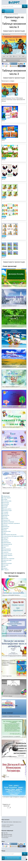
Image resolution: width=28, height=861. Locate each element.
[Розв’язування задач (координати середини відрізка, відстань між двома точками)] (14, 789)
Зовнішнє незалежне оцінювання (11, 523)
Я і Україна (6, 569)
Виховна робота (7, 509)
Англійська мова (7, 501)
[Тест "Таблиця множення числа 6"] (14, 439)
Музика (5, 529)
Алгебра (5, 499)
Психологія (6, 545)
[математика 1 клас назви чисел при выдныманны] (14, 607)
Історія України (7, 497)
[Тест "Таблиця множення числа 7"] (14, 378)
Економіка (5, 518)
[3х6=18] (10, 190)
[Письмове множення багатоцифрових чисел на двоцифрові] (14, 648)
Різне (4, 547)
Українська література (8, 558)
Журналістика (6, 520)
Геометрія (5, 513)
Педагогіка (5, 537)
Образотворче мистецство (9, 534)
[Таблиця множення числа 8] (14, 277)
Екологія (5, 517)
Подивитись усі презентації (6, 805)
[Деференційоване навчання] (14, 748)
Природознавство (7, 544)
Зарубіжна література (8, 521)
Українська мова (7, 560)
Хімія (4, 566)
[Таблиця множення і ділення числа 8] (14, 419)
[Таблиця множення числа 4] (14, 358)
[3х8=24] (10, 229)
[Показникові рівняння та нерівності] (14, 728)
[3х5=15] (10, 170)
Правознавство (7, 542)
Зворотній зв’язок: (12, 822)
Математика (6, 526)
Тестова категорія (7, 553)
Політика (5, 539)
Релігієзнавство (7, 549)
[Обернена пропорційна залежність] (14, 587)
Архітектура (6, 502)
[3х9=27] (10, 248)
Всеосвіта (5, 837)
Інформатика (6, 496)
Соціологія (5, 552)
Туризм (5, 557)
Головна (3, 14)
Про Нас (5, 832)
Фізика (4, 561)
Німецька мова (7, 531)
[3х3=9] (10, 131)
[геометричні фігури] (14, 688)
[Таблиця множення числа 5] (14, 318)
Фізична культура (7, 563)
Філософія (5, 565)
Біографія (5, 505)
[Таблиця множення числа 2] (14, 298)
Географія (5, 512)
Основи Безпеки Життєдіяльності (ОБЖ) (13, 536)
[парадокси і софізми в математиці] (14, 708)
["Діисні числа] (14, 769)
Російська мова (7, 550)
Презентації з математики (12, 14)
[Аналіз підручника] (14, 668)
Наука (4, 533)
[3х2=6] (10, 112)
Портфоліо (6, 541)
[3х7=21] (10, 209)
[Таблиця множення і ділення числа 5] (14, 479)
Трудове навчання (7, 555)
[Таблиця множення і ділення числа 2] (14, 459)
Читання (5, 568)
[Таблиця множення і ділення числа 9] (14, 399)
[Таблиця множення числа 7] (14, 338)
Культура (5, 525)
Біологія (5, 507)
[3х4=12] (10, 151)
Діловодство (6, 515)
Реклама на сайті (7, 836)
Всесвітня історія (7, 510)
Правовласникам (7, 834)
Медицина (5, 528)
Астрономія (6, 504)
